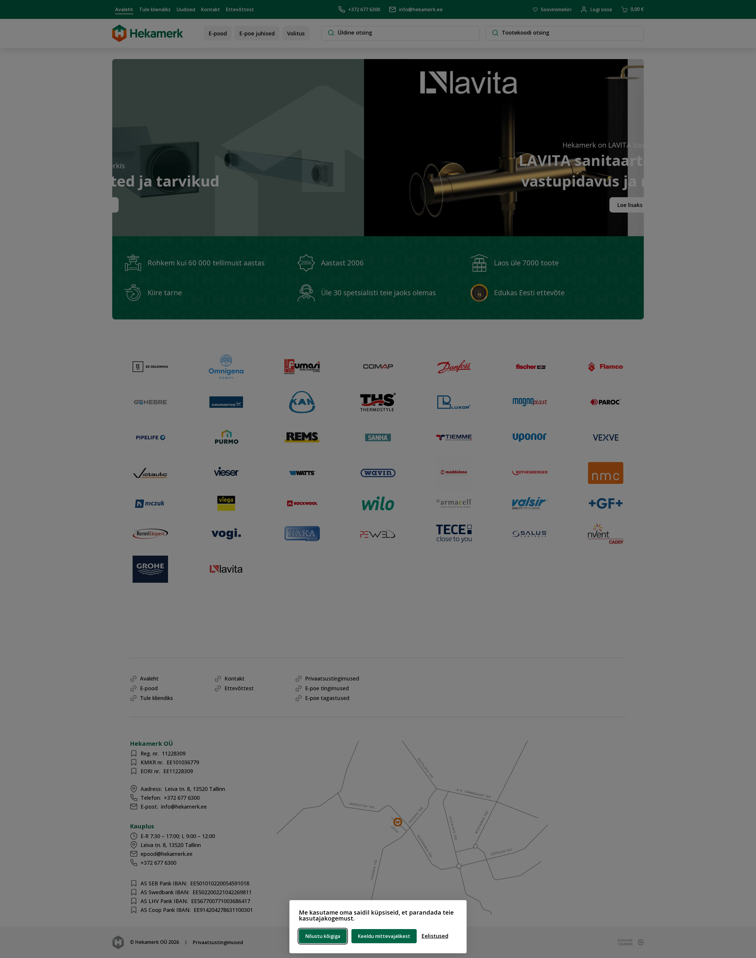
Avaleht (124, 9)
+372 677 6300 (364, 9)
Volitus (296, 33)
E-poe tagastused (327, 697)
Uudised (186, 9)
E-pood (217, 33)
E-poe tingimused (327, 688)
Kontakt (210, 9)
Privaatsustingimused (332, 678)
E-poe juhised (257, 33)
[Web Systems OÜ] (639, 942)
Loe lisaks (473, 204)
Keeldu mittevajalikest (384, 936)
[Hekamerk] (147, 39)
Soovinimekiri (556, 9)
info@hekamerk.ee (421, 9)
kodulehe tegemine (624, 942)
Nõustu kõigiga (322, 936)
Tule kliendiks (155, 9)
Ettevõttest (240, 9)
